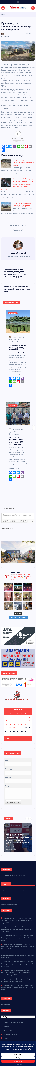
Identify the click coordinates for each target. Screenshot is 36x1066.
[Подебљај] (3, 521)
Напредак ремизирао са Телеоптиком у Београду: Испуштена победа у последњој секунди (15, 972)
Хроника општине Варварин (13, 1022)
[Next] (30, 818)
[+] (26, 521)
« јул (7, 738)
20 (18, 727)
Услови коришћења (10, 1034)
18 (10, 727)
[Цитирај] (17, 521)
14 (22, 724)
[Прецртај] (10, 521)
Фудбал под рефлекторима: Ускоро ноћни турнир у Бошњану (19, 841)
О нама (6, 1038)
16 (29, 724)
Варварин (18, 231)
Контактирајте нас (13, 802)
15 (25, 724)
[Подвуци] (8, 521)
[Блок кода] (19, 521)
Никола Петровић (10, 34)
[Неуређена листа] (15, 521)
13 (18, 724)
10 (6, 724)
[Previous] (27, 818)
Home (3, 14)
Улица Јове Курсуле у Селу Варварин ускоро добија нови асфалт (24, 162)
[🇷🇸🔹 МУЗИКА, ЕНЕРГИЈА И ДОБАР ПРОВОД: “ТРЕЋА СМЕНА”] (27, 606)
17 (6, 727)
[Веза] (21, 521)
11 (10, 724)
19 (14, 727)
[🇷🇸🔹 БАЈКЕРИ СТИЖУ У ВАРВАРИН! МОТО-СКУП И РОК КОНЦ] (18, 587)
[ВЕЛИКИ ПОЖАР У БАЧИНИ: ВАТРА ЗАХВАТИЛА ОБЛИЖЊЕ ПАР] (18, 606)
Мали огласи (8, 1030)
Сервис (6, 1026)
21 (22, 727)
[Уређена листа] (12, 521)
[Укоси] (5, 521)
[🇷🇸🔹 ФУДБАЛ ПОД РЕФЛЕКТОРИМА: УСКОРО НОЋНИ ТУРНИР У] (27, 587)
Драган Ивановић (18, 429)
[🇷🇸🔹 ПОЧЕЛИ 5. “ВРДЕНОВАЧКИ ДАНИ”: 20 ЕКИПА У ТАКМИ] (18, 596)
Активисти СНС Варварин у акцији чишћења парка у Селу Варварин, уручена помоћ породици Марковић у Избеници (18, 184)
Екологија (21, 34)
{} (24, 521)
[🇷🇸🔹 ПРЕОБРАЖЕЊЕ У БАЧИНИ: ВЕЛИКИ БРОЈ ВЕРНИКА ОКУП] (8, 587)
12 (14, 724)
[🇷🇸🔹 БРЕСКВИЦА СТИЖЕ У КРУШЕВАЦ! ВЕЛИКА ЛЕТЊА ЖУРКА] (8, 596)
